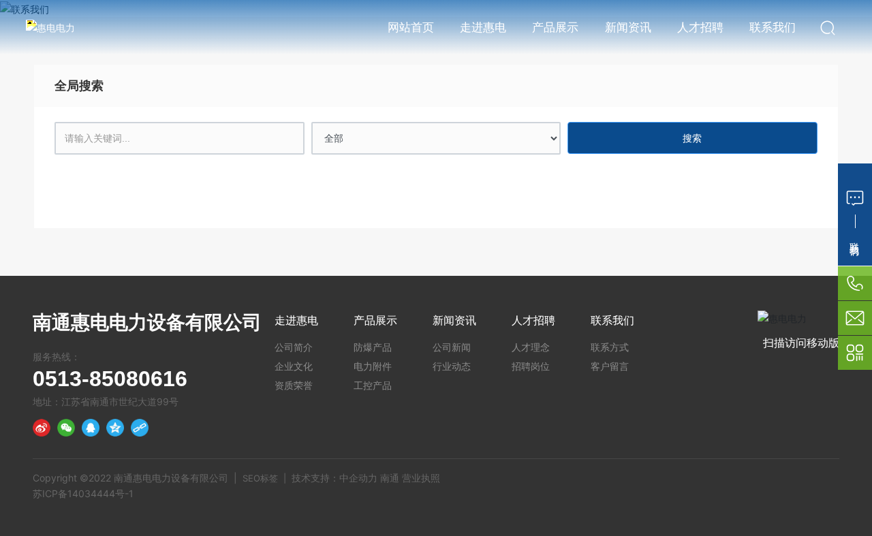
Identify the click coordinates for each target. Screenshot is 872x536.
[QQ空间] (115, 428)
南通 (389, 478)
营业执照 (421, 478)
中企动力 (358, 478)
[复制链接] (140, 428)
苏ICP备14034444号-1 (83, 493)
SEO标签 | (267, 478)
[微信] (66, 428)
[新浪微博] (41, 428)
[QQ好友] (90, 428)
